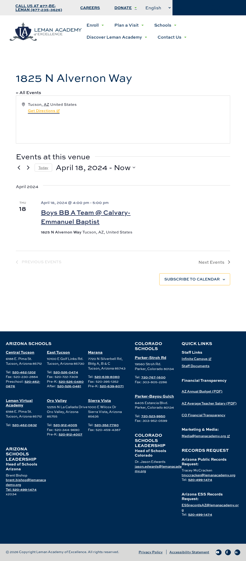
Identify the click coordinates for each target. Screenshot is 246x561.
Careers (90, 7)
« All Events (28, 92)
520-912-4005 (65, 425)
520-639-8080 (107, 376)
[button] (95, 25)
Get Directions (41, 110)
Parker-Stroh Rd (150, 357)
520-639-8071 (112, 386)
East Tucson (58, 352)
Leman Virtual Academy (19, 403)
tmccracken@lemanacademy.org (208, 475)
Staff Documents (195, 366)
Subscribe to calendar (192, 279)
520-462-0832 (24, 425)
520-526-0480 (71, 381)
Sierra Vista (99, 400)
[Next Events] (28, 167)
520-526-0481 (69, 386)
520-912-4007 (70, 434)
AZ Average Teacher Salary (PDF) (209, 403)
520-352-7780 (106, 425)
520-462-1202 (24, 372)
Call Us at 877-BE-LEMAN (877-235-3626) (38, 7)
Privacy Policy (151, 552)
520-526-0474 (65, 372)
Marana (95, 352)
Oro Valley (57, 400)
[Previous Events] (19, 167)
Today (43, 167)
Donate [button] (123, 7)
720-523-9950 (153, 416)
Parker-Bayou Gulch (154, 396)
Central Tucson (20, 352)
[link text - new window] (218, 552)
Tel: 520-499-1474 (21, 489)
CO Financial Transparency (203, 415)
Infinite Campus (195, 358)
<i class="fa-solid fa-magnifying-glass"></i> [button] (204, 7)
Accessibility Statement (189, 552)
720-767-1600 (153, 377)
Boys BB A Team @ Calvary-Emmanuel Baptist (85, 217)
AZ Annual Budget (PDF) (202, 391)
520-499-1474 (200, 479)
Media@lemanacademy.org (204, 436)
